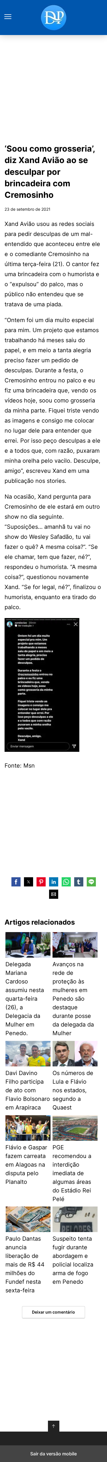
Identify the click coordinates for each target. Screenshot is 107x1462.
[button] (16, 881)
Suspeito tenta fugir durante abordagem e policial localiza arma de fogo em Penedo (73, 1260)
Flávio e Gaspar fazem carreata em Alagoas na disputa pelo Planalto (26, 1164)
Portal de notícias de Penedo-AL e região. (54, 17)
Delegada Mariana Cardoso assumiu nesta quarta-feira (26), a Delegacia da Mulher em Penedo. (24, 999)
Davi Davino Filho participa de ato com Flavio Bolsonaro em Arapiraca (27, 1090)
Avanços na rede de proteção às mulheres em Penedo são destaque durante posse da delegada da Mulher (73, 999)
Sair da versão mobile (53, 1454)
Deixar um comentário (53, 1312)
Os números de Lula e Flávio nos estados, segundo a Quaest (73, 1090)
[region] (53, 822)
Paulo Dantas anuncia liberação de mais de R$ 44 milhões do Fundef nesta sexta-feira (25, 1264)
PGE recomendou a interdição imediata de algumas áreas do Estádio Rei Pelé (72, 1173)
